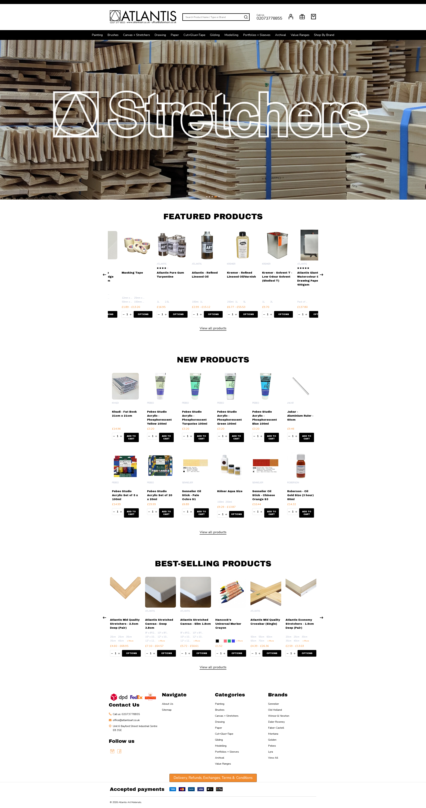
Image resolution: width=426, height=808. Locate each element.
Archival (280, 35)
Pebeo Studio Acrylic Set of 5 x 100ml (125, 495)
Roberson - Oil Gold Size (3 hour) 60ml (300, 495)
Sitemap (167, 710)
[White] (221, 641)
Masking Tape (226, 272)
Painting (97, 35)
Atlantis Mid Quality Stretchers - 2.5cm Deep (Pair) (125, 623)
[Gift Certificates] (302, 16)
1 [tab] (207, 196)
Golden (272, 740)
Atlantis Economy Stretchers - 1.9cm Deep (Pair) (300, 623)
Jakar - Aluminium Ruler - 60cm (300, 415)
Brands (278, 694)
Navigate (174, 694)
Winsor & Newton (278, 716)
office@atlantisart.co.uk (126, 720)
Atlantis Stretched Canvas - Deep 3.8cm (159, 623)
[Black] (217, 641)
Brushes (112, 35)
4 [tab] (214, 196)
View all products (213, 328)
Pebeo (272, 746)
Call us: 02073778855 (126, 714)
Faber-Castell (276, 728)
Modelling (231, 35)
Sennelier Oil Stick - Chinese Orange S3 (263, 495)
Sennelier (273, 704)
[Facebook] (119, 751)
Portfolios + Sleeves (256, 35)
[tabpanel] (213, 120)
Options (166, 314)
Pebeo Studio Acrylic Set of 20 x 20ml (159, 495)
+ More (130, 641)
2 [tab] (209, 196)
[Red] (225, 641)
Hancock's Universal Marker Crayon (228, 623)
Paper (175, 35)
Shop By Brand (324, 35)
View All (273, 758)
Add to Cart (131, 314)
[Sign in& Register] (291, 16)
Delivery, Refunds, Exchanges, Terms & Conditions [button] (213, 777)
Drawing (160, 35)
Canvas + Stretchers (136, 35)
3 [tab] (212, 196)
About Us (167, 704)
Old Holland (275, 710)
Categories (230, 694)
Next (418, 120)
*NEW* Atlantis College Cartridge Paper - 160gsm (193, 276)
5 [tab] (218, 196)
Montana (273, 734)
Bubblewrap (154, 272)
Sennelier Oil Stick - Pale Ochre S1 (191, 495)
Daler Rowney (276, 722)
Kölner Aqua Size (229, 491)
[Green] (229, 641)
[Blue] (233, 641)
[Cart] (313, 16)
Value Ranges (300, 35)
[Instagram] (112, 751)
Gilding (215, 35)
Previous (7, 120)
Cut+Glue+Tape (194, 35)
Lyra (270, 752)
